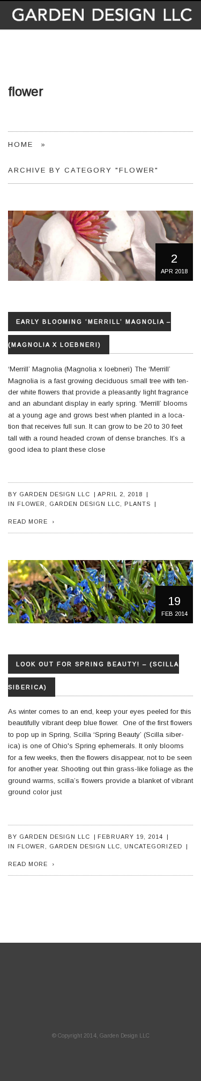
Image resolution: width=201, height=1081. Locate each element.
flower (31, 504)
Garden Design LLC (54, 494)
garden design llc (84, 504)
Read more (28, 521)
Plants (137, 504)
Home (20, 144)
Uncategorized (153, 846)
